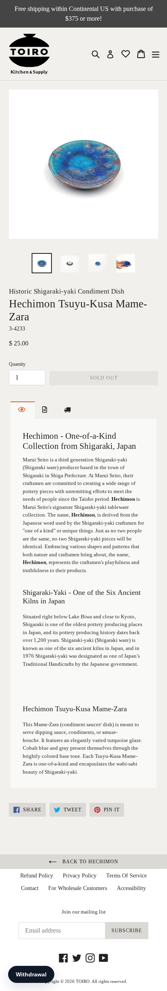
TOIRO (83, 981)
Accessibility (131, 888)
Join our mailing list (84, 912)
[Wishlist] (126, 53)
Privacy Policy (79, 876)
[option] (42, 263)
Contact (30, 888)
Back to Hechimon (89, 861)
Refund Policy (36, 876)
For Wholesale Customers (77, 888)
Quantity (17, 364)
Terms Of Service (126, 876)
